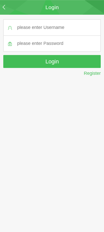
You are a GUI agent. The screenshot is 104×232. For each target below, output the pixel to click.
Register (92, 73)
